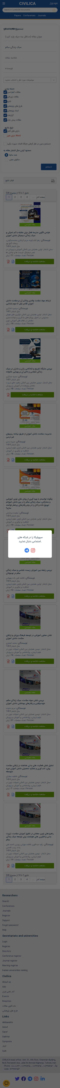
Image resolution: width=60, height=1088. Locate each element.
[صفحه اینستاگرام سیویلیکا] (33, 550)
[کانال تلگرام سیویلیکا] (26, 550)
